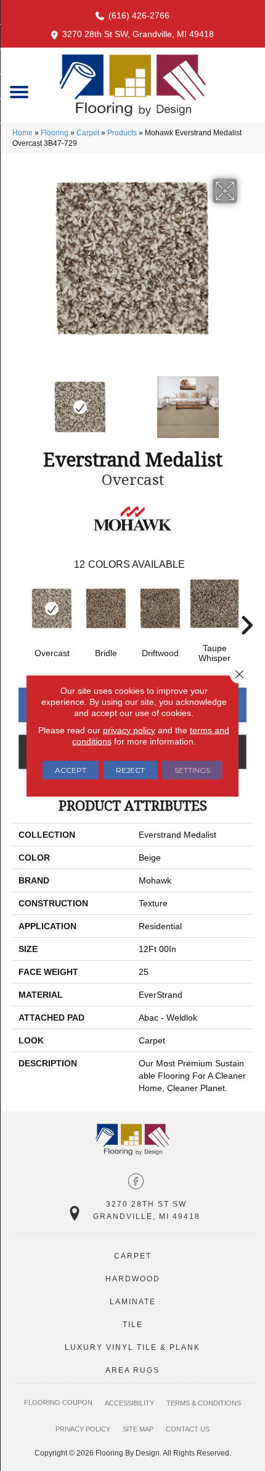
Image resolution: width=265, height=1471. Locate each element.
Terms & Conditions (203, 1403)
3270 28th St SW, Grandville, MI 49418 (138, 34)
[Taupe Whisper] (214, 603)
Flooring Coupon (58, 1402)
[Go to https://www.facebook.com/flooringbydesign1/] (136, 1182)
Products (122, 133)
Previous (18, 401)
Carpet (87, 133)
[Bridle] (106, 608)
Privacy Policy (82, 1429)
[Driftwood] (160, 608)
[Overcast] (52, 608)
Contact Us (188, 1429)
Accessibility (129, 1403)
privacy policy (129, 730)
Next (246, 401)
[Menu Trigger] (19, 91)
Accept (70, 769)
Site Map (138, 1429)
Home (22, 133)
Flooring (54, 133)
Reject (130, 769)
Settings (192, 769)
